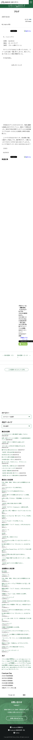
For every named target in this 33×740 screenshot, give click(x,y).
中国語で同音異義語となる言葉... (11, 627)
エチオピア (26, 659)
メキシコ (24, 665)
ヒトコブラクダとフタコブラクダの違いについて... (15, 631)
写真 (11, 659)
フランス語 (5, 659)
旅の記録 (4, 571)
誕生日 (8, 661)
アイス (4, 669)
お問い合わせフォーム (16, 718)
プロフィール (5, 529)
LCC (20, 659)
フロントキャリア (7, 623)
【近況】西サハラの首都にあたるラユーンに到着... (15, 494)
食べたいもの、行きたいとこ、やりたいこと (14, 462)
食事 (16, 661)
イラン (17, 669)
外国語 (10, 665)
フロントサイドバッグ (8, 597)
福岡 (11, 667)
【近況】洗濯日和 (7, 470)
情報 (6, 665)
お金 (7, 669)
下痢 (9, 669)
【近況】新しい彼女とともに (10, 537)
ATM (17, 667)
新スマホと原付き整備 (8, 457)
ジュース (16, 663)
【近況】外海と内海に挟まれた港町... (12, 503)
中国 (29, 661)
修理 (22, 659)
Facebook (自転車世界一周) (17, 730)
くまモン (7, 667)
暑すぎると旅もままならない (10, 450)
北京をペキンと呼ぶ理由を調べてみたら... (13, 647)
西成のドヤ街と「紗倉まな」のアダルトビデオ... (15, 643)
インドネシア (23, 663)
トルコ (13, 669)
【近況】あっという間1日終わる (11, 475)
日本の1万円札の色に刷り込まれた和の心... (13, 554)
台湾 (13, 667)
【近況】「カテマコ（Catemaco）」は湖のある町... (15, 507)
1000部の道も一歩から (8, 459)
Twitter (17, 733)
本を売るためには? (7, 454)
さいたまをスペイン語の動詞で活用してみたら (15, 434)
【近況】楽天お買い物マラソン (10, 473)
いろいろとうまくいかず (8, 468)
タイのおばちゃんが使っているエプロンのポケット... (16, 540)
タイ (27, 667)
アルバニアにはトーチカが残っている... (12, 521)
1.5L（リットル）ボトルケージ (10, 650)
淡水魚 (3, 533)
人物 (20, 665)
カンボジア (21, 667)
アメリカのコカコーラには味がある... (12, 487)
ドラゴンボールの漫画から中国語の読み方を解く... (16, 634)
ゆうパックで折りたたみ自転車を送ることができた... (16, 609)
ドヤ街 (18, 661)
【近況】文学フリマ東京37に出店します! (13, 442)
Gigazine (16, 665)
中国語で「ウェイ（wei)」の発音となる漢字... (14, 593)
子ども (12, 661)
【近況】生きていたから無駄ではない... (12, 563)
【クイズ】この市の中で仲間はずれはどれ (13, 446)
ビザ (30, 665)
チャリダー (16, 659)
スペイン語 (7, 663)
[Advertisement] (16, 81)
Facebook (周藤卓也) (17, 727)
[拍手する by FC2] (27, 31)
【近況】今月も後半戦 (8, 452)
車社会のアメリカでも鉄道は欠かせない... (13, 491)
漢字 (3, 667)
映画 (30, 19)
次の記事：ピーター (22, 356)
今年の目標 (24, 661)
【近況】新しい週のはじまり (10, 466)
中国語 (12, 663)
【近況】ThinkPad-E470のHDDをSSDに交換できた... (16, 601)
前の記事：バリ (9, 355)
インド (5, 661)
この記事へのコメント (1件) (16, 369)
